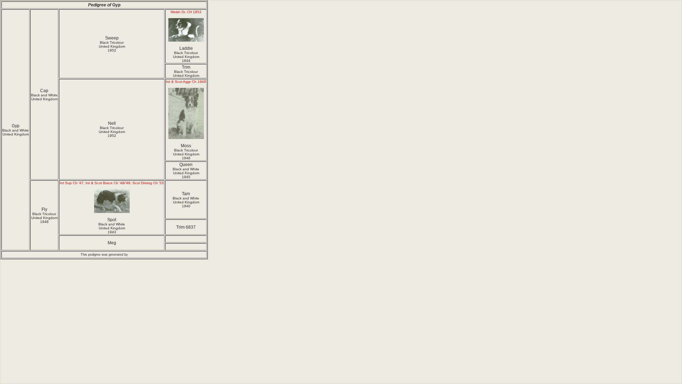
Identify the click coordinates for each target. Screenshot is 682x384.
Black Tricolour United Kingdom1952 (112, 46)
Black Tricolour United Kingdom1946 (186, 154)
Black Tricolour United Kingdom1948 (44, 218)
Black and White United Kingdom (15, 132)
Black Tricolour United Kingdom (186, 74)
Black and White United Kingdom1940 (186, 202)
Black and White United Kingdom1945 (186, 173)
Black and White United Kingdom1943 (111, 228)
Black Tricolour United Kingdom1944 (186, 57)
